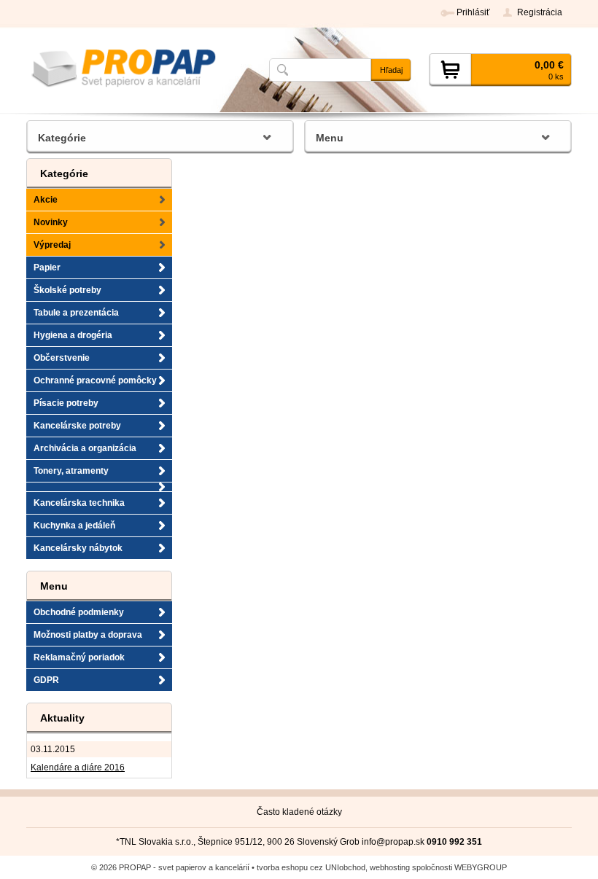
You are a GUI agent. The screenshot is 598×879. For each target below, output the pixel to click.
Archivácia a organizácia (85, 448)
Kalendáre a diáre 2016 (78, 767)
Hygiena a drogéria (73, 335)
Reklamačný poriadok (79, 657)
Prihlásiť (473, 12)
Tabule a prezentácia (76, 313)
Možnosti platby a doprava (88, 635)
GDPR (46, 680)
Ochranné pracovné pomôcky (95, 380)
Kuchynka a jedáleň (74, 525)
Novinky (51, 222)
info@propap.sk (393, 842)
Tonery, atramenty (71, 471)
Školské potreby (67, 290)
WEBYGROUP (480, 867)
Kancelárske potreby (77, 426)
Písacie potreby (66, 403)
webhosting (390, 867)
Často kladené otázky (299, 812)
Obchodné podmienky (79, 612)
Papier (47, 267)
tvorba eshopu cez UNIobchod (311, 867)
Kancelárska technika (79, 503)
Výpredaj (52, 245)
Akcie (46, 200)
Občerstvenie (62, 358)
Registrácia (539, 12)
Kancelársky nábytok (78, 548)
